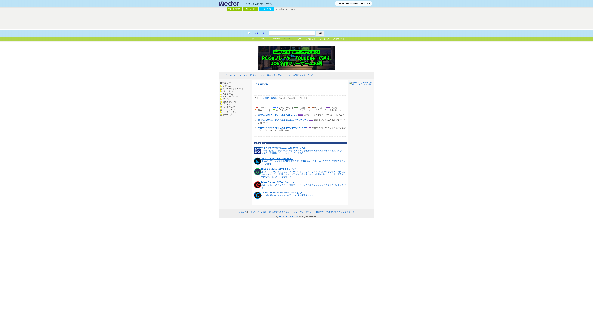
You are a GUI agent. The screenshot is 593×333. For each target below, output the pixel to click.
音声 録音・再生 (274, 75)
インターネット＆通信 (233, 88)
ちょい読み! (280, 9)
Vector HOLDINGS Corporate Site (356, 3)
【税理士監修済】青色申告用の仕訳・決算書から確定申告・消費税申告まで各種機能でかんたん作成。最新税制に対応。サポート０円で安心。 (303, 151)
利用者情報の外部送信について (340, 212)
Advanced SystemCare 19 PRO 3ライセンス (281, 193)
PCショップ (250, 9)
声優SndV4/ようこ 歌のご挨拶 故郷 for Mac (278, 115)
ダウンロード (235, 75)
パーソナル (228, 91)
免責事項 (320, 212)
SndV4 (311, 75)
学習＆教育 (228, 114)
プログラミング (230, 109)
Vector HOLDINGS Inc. (289, 216)
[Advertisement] (296, 20)
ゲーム (226, 99)
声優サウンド (299, 75)
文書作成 (227, 86)
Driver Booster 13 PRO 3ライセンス (277, 182)
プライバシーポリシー (304, 212)
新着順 (266, 98)
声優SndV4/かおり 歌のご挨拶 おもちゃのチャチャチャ (283, 120)
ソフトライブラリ (234, 9)
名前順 (274, 98)
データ (287, 75)
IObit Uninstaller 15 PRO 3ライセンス (278, 169)
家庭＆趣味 (228, 94)
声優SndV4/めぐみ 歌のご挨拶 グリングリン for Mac (282, 128)
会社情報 (243, 212)
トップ (224, 75)
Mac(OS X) (288, 39)
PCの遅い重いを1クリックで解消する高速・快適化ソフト (287, 195)
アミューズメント (231, 96)
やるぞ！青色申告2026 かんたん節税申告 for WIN (283, 148)
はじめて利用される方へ (280, 212)
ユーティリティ (230, 112)
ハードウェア (229, 107)
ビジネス (227, 104)
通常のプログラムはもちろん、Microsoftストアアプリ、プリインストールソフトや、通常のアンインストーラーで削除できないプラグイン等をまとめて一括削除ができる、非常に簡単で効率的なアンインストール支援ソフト (303, 174)
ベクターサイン (266, 9)
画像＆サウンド (257, 75)
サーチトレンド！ (259, 33)
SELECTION (290, 9)
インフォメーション (258, 212)
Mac (246, 75)
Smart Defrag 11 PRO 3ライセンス (277, 158)
